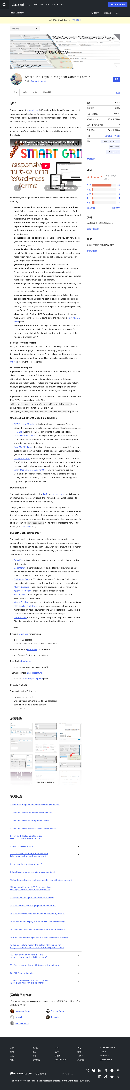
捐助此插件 (92, 251)
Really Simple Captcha (32, 678)
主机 (12, 1056)
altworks (19, 1017)
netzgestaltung (22, 1023)
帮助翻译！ (76, 20)
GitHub (13, 362)
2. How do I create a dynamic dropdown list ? (31, 813)
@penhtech (25, 661)
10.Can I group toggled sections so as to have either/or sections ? (41, 880)
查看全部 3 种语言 (112, 136)
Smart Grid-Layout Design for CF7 (30, 470)
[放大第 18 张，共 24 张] (78, 726)
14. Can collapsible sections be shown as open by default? (37, 914)
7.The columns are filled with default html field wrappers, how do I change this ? (29, 854)
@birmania (23, 634)
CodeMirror (19, 568)
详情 (15, 92)
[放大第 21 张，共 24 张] (78, 773)
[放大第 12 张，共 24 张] (53, 758)
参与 (79, 1048)
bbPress (104, 1056)
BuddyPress (106, 1060)
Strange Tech (57, 1011)
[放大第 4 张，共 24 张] (29, 775)
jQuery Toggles (21, 602)
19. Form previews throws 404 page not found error (34, 965)
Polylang (18, 432)
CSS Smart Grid (21, 579)
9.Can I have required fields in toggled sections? (32, 872)
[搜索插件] (37, 28)
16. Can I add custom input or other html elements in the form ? (39, 938)
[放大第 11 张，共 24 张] (53, 745)
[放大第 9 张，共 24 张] (53, 726)
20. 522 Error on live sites (22, 973)
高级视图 (91, 159)
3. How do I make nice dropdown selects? (30, 821)
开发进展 (47, 92)
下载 (116, 79)
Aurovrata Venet (38, 81)
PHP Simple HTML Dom (25, 606)
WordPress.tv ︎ (62, 1060)
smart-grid (33, 110)
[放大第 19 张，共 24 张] (78, 748)
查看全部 (116, 207)
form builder (114, 147)
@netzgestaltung (34, 673)
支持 (118, 92)
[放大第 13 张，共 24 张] (53, 769)
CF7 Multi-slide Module (25, 435)
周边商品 (82, 1060)
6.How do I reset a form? (22, 846)
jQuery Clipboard (21, 587)
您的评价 (91, 207)
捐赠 (80, 1056)
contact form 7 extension (111, 142)
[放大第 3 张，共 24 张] (29, 757)
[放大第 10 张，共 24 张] (53, 735)
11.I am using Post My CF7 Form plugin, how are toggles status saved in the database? (30, 888)
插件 (34, 1056)
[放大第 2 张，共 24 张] (29, 741)
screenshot (26, 526)
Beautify (18, 560)
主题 (34, 1052)
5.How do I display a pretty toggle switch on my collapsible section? (26, 837)
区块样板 (36, 1060)
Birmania (55, 1017)
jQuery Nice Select (22, 590)
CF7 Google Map (22, 458)
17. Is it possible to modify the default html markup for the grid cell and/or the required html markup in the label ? (37, 946)
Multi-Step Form (113, 152)
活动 (79, 1052)
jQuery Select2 (20, 594)
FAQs (45, 494)
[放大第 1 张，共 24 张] (29, 726)
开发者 (57, 1056)
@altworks (32, 649)
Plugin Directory (17, 13)
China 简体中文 (40, 1074)
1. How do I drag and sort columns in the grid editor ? (35, 805)
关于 (12, 1048)
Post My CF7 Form (23, 447)
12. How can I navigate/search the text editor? (32, 898)
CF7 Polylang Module (24, 424)
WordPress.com (107, 1048)
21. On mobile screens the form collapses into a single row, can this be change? (29, 981)
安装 (35, 92)
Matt (103, 1052)
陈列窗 (35, 1048)
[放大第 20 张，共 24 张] (78, 766)
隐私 (12, 1060)
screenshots (58, 494)
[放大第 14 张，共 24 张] (53, 776)
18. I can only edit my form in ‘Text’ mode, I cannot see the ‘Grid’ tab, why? (28, 956)
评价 (25, 92)
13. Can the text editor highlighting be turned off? (33, 906)
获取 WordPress (118, 4)
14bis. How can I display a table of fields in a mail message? (38, 922)
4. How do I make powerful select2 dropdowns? (33, 829)
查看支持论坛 (93, 229)
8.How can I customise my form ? (26, 864)
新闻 (12, 1052)
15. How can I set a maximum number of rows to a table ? (37, 930)
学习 (57, 1048)
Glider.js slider (20, 617)
